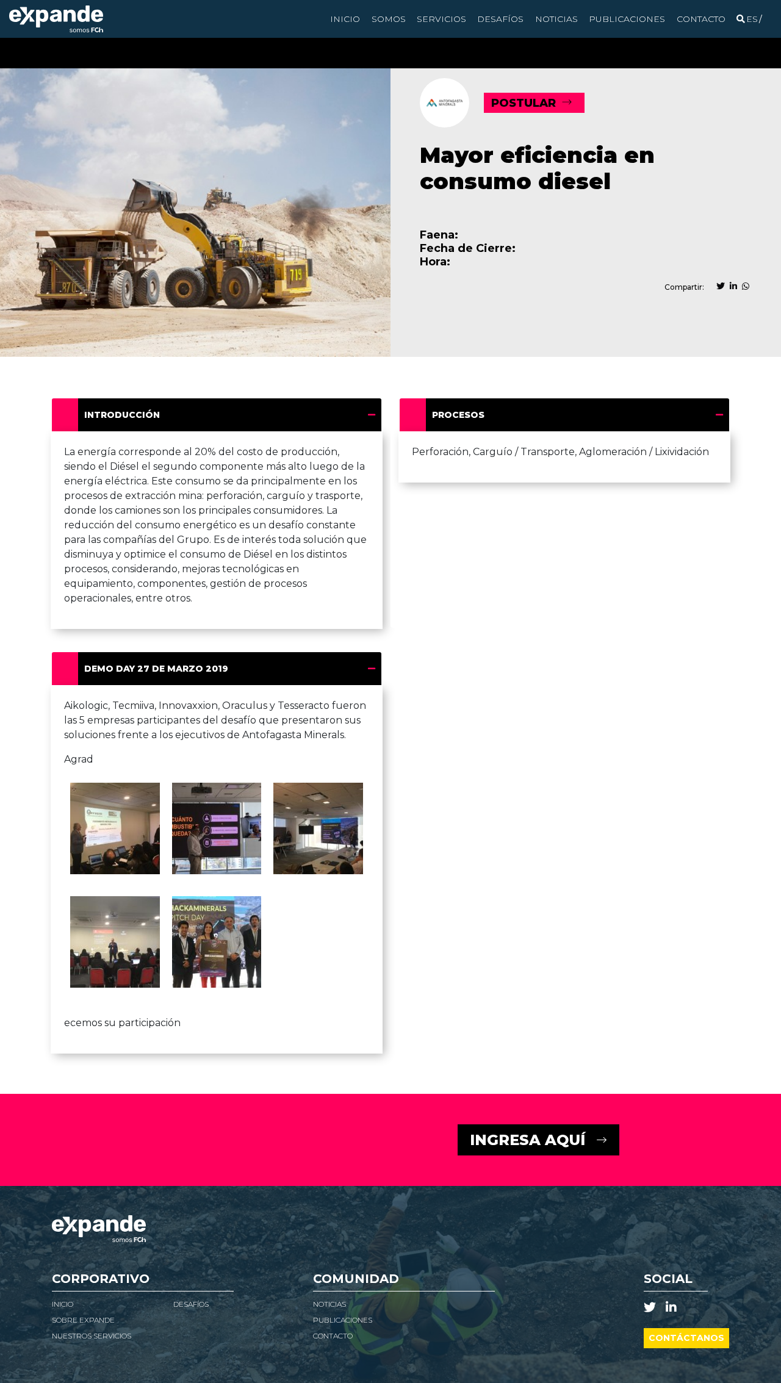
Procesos (458, 414)
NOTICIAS (329, 1304)
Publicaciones (627, 18)
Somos (389, 18)
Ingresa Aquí (527, 1140)
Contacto (701, 18)
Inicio (345, 18)
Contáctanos (686, 1337)
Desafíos (500, 18)
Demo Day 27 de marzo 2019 (156, 668)
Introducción (122, 414)
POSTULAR (523, 103)
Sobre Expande (83, 1319)
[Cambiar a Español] (752, 18)
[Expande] (56, 19)
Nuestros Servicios (91, 1335)
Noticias (556, 18)
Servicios (441, 18)
